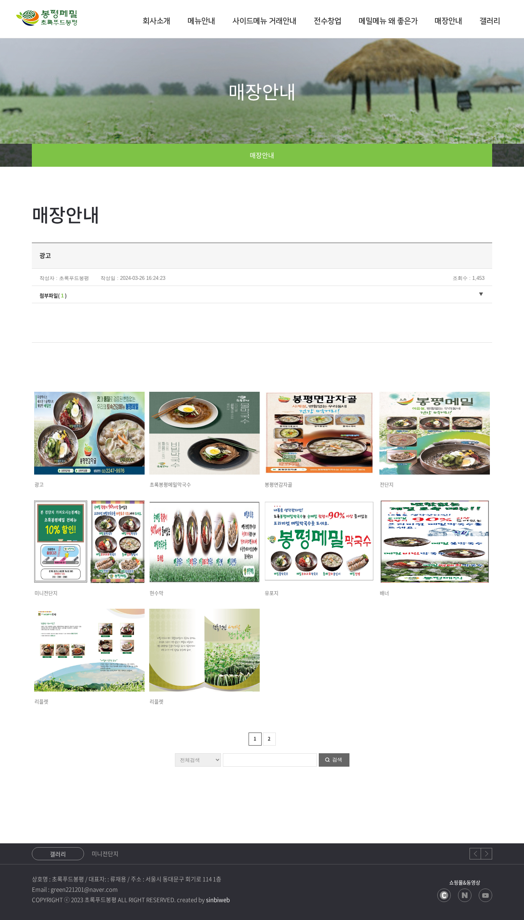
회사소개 (156, 21)
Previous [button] (475, 853)
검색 (337, 759)
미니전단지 (46, 592)
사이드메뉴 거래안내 (264, 21)
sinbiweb (218, 899)
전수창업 (327, 21)
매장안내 (448, 21)
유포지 (271, 592)
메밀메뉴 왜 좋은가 (388, 21)
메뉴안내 (201, 21)
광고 (39, 484)
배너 (384, 592)
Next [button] (486, 853)
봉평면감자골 (278, 484)
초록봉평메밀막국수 (170, 484)
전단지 (387, 484)
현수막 (156, 592)
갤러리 (490, 21)
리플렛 (41, 701)
